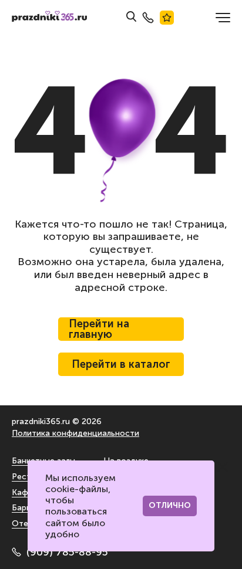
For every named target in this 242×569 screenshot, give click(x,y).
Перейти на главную (99, 329)
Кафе (22, 492)
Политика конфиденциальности (75, 433)
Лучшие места (167, 18)
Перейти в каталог (121, 364)
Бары (22, 508)
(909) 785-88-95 (67, 552)
